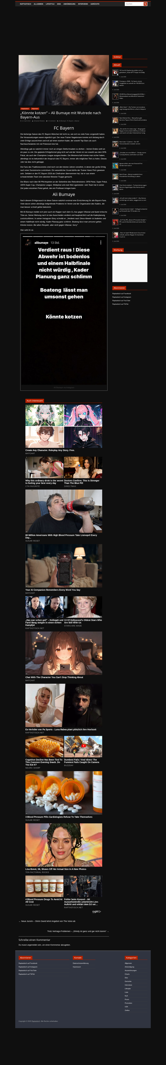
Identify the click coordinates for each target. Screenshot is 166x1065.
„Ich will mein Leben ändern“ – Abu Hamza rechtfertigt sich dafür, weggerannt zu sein (132, 199)
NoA (126, 996)
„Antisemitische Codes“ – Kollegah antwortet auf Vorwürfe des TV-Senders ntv (133, 210)
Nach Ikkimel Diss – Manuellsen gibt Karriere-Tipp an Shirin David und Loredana (133, 119)
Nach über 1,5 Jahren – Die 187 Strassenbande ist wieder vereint (129, 143)
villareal (76, 121)
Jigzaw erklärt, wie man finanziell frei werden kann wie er (130, 164)
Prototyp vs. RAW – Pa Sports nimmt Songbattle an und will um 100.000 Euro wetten (131, 83)
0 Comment (51, 121)
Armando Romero (39, 121)
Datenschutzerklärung (81, 963)
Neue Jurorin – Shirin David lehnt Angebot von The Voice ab (47, 921)
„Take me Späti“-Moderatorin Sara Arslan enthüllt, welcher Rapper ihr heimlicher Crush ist (132, 235)
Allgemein (38, 4)
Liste (126, 992)
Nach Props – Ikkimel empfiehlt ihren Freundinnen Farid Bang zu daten (130, 175)
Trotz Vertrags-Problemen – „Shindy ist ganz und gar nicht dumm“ (78, 931)
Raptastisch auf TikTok (120, 304)
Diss (59, 4)
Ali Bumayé (62, 121)
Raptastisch (25, 4)
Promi (127, 999)
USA (126, 1007)
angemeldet (32, 945)
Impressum (77, 967)
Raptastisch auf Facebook (121, 293)
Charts (127, 974)
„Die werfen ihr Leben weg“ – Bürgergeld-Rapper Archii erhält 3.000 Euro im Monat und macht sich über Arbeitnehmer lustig (132, 131)
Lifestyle (50, 4)
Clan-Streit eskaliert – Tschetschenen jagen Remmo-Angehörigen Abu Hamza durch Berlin (133, 187)
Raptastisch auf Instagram (121, 297)
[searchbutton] (145, 4)
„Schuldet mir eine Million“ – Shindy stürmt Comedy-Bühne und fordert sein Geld (132, 154)
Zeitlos (127, 1010)
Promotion (128, 1003)
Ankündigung (69, 4)
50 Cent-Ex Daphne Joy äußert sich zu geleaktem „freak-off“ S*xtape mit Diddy (132, 71)
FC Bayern (70, 121)
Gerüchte (95, 4)
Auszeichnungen (131, 970)
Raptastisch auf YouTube (121, 300)
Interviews (83, 4)
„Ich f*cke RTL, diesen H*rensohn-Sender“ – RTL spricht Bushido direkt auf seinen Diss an (133, 222)
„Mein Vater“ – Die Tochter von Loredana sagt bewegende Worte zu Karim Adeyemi (132, 108)
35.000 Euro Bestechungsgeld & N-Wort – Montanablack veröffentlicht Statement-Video (132, 96)
